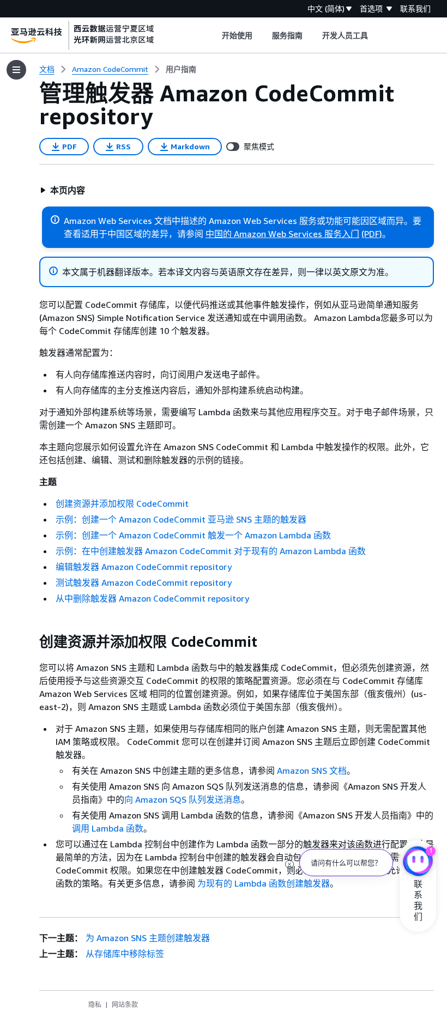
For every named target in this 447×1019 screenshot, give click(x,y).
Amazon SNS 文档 (312, 770)
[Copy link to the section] (30, 641)
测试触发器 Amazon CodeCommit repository (144, 582)
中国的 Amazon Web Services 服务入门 (282, 233)
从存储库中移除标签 (125, 953)
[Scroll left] (213, 35)
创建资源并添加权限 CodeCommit (122, 503)
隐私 (94, 1004)
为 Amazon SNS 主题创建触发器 (148, 937)
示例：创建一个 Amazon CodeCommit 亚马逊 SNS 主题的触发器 (181, 519)
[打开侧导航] (16, 70)
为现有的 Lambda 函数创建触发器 (263, 883)
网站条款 (125, 1004)
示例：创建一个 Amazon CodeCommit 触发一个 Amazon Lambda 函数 (193, 535)
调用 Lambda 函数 (107, 828)
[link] (181, 69)
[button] (62, 190)
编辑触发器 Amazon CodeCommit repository (144, 566)
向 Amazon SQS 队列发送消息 (182, 799)
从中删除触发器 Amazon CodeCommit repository (152, 598)
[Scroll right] (376, 35)
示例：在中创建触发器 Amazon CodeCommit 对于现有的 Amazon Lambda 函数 (211, 550)
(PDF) (371, 233)
